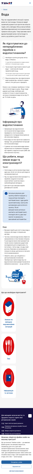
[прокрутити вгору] (30, 416)
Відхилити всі (16, 466)
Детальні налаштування (16, 471)
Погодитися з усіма (16, 462)
